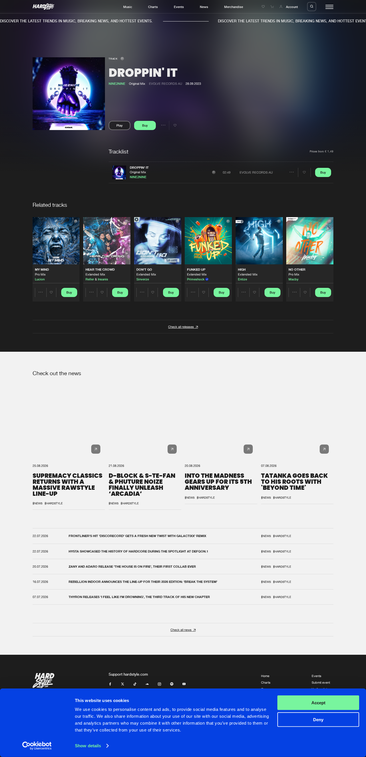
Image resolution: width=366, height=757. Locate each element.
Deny (318, 719)
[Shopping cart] (272, 7)
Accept (318, 702)
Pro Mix (40, 274)
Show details (88, 745)
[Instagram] (159, 684)
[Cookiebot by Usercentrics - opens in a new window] (37, 746)
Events (179, 7)
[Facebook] (110, 684)
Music (127, 7)
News (204, 7)
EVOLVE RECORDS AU (165, 83)
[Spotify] (171, 684)
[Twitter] (122, 684)
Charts (153, 7)
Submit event (321, 682)
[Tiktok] (134, 684)
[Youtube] (184, 684)
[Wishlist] (264, 7)
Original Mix (138, 172)
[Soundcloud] (147, 684)
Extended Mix (95, 274)
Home (265, 676)
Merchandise (233, 7)
